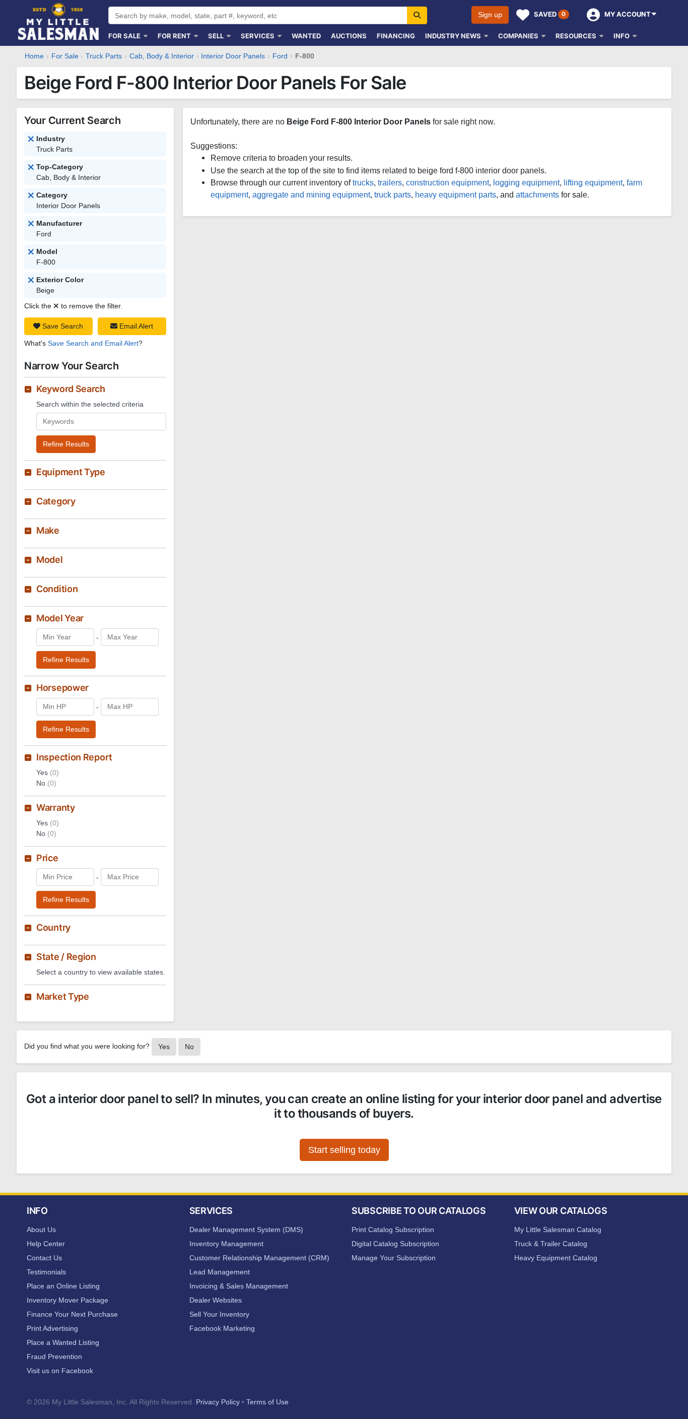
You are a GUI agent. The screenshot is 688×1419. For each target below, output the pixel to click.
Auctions (349, 36)
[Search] (417, 15)
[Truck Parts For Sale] (31, 167)
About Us (41, 1230)
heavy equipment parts (455, 194)
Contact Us (44, 1258)
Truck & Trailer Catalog (550, 1244)
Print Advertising (52, 1328)
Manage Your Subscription (394, 1258)
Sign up (490, 15)
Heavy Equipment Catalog (555, 1258)
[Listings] (31, 139)
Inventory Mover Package (67, 1300)
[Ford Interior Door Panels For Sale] (31, 252)
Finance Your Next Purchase (72, 1314)
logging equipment (526, 182)
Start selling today (344, 1150)
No (189, 1047)
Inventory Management (226, 1244)
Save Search (61, 326)
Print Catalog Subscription (393, 1230)
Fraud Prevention (54, 1356)
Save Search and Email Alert (93, 343)
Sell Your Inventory (219, 1314)
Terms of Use (267, 1402)
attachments (537, 194)
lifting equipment (593, 182)
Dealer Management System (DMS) (246, 1230)
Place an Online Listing (63, 1286)
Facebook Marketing (222, 1328)
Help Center (46, 1244)
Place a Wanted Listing (63, 1342)
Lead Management (219, 1272)
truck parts (392, 194)
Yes (164, 1047)
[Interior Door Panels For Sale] (31, 224)
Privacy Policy (218, 1402)
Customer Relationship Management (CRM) (259, 1258)
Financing (396, 36)
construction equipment (447, 182)
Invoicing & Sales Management (238, 1286)
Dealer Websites (215, 1300)
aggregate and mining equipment (311, 194)
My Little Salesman (59, 21)
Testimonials (46, 1272)
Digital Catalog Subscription (395, 1244)
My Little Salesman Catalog (557, 1230)
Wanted (306, 36)
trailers (390, 182)
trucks (363, 182)
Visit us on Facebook (60, 1371)
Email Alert (135, 326)
